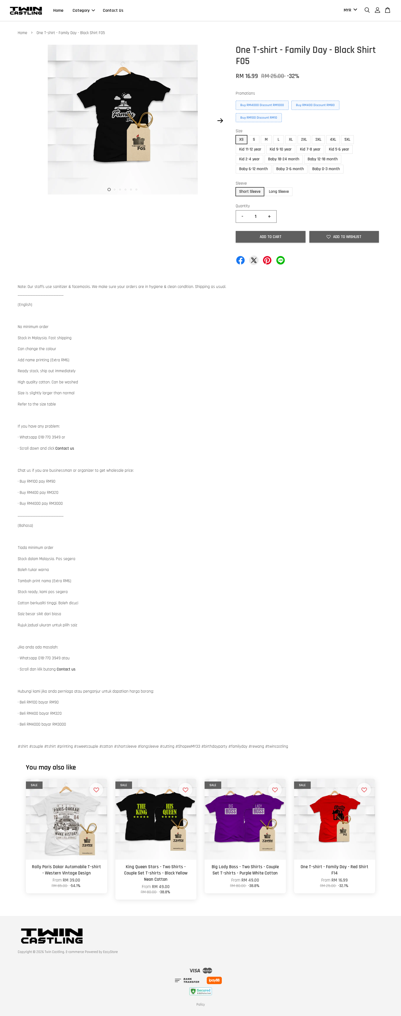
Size (239, 131)
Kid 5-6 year (339, 149)
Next (220, 121)
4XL (333, 139)
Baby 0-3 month (326, 169)
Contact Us (113, 10)
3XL (318, 139)
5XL (347, 139)
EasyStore (110, 952)
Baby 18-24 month (283, 159)
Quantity (243, 206)
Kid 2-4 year (249, 159)
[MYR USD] (349, 10)
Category (81, 10)
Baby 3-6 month (290, 169)
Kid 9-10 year (281, 149)
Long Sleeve (279, 191)
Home (58, 10)
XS (241, 139)
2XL (304, 139)
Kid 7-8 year (310, 149)
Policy (200, 1004)
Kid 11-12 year (250, 149)
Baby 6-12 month (253, 169)
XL (291, 139)
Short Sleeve (250, 191)
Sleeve (241, 183)
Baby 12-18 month (323, 159)
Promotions (245, 93)
